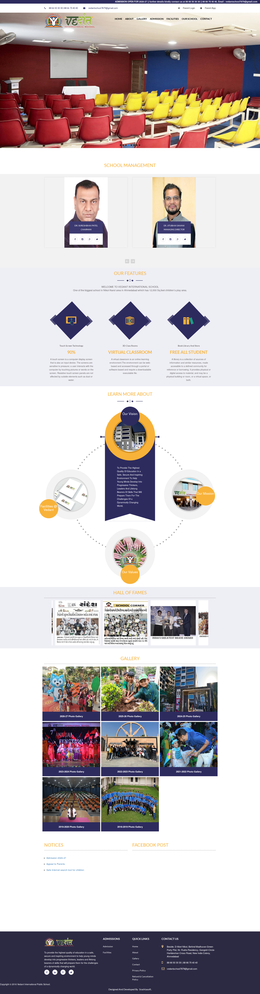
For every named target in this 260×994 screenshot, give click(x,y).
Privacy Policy (139, 970)
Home (135, 946)
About (129, 18)
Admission (157, 18)
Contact (206, 18)
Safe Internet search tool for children (65, 869)
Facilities (173, 18)
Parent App (210, 8)
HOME (118, 18)
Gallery (142, 18)
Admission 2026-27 (56, 857)
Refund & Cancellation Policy (142, 978)
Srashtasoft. (145, 989)
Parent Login (189, 8)
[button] (120, 145)
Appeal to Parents (55, 863)
